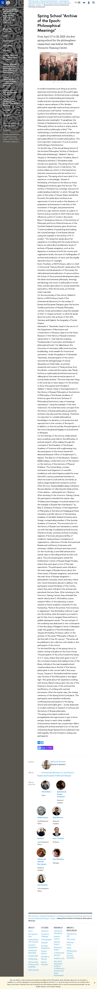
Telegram (6, 115)
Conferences (8, 41)
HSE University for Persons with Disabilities (33, 964)
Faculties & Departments (32, 946)
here (14, 982)
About (31, 927)
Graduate (44, 943)
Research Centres (57, 937)
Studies (44, 927)
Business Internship (44, 963)
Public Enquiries (33, 970)
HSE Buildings (32, 959)
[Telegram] (42, 742)
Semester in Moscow (45, 958)
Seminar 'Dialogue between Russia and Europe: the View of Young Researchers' (10, 68)
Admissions (44, 931)
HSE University (33, 916)
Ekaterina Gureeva (58, 761)
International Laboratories (58, 932)
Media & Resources (72, 929)
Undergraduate (46, 939)
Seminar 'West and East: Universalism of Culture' (10, 57)
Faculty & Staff (33, 956)
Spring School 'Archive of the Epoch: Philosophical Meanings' (10, 102)
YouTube (6, 110)
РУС (76, 2)
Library (69, 948)
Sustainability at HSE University (33, 940)
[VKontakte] (38, 742)
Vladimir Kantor (10, 126)
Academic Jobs (59, 958)
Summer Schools (44, 952)
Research (58, 927)
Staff (5, 36)
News (53, 918)
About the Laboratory (7, 30)
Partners (6, 50)
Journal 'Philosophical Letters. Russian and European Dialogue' (9, 81)
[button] (40, 66)
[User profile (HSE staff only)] (88, 2)
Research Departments (47, 916)
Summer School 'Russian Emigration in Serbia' (10, 92)
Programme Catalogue (45, 935)
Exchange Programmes (45, 947)
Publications (7, 45)
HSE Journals (71, 939)
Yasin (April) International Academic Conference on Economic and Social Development (59, 968)
